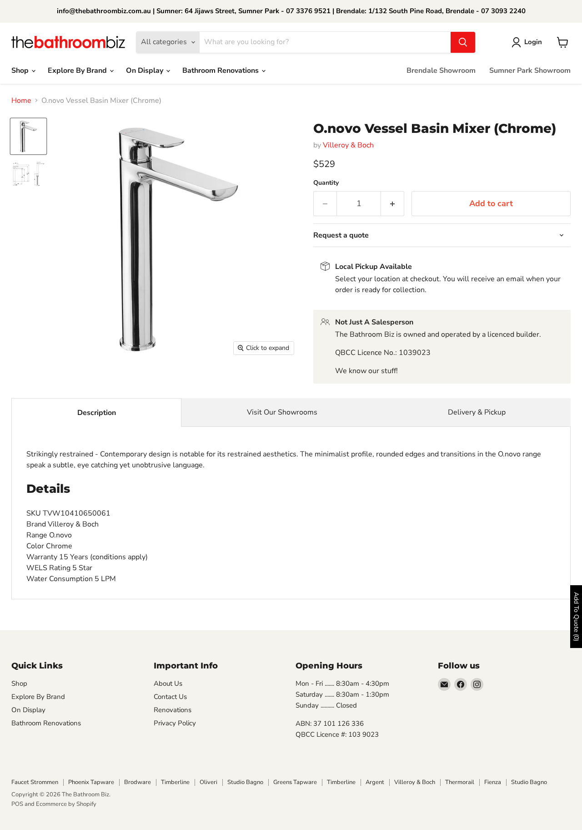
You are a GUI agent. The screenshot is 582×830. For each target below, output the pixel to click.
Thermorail (459, 782)
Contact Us (170, 696)
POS (17, 804)
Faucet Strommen (34, 782)
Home (21, 100)
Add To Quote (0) (576, 616)
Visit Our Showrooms (282, 412)
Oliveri (208, 782)
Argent (375, 782)
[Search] (463, 42)
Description (96, 413)
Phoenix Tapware (91, 782)
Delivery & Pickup (477, 412)
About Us (168, 683)
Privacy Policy (175, 723)
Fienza (492, 782)
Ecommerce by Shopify (66, 804)
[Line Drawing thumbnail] (28, 174)
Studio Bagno (245, 782)
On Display (145, 71)
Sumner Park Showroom (530, 71)
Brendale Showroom (441, 71)
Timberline (175, 782)
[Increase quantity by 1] (392, 203)
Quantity (326, 183)
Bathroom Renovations (221, 71)
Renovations (172, 709)
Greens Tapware (295, 782)
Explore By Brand (78, 71)
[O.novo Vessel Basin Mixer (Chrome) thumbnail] (28, 136)
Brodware (137, 782)
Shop (20, 71)
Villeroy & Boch (348, 145)
